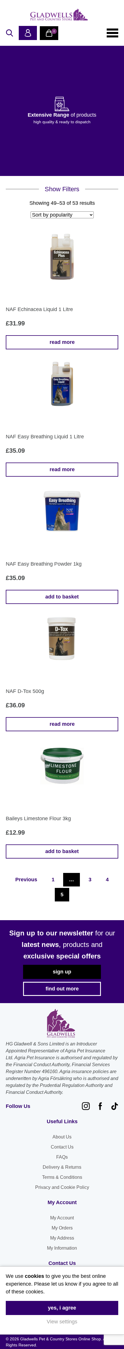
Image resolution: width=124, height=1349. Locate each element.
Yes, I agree (62, 1308)
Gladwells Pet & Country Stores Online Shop (59, 14)
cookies (34, 1276)
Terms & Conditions (62, 1177)
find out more (62, 989)
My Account (62, 1217)
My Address (62, 1238)
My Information (62, 1248)
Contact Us (62, 1147)
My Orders (62, 1227)
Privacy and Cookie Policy (62, 1187)
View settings (62, 1322)
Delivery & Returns (62, 1167)
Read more (62, 342)
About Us (62, 1136)
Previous (26, 879)
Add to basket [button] (62, 597)
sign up (62, 972)
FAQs (62, 1157)
